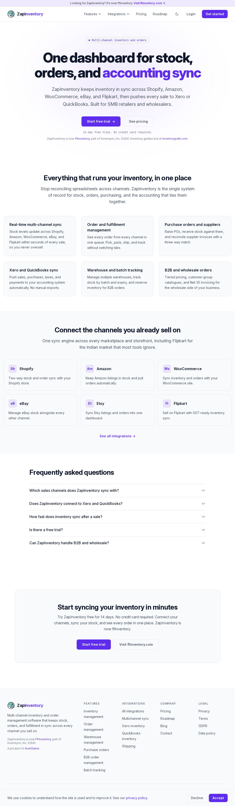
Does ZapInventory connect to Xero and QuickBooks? (76, 503)
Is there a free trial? (46, 529)
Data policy (207, 733)
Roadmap (160, 14)
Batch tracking (94, 770)
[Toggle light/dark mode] (177, 14)
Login (191, 14)
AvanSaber (32, 748)
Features (90, 14)
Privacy (204, 711)
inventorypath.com (174, 138)
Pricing (141, 14)
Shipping (128, 746)
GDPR (203, 726)
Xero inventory (133, 726)
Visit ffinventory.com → (149, 3)
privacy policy (136, 798)
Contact (166, 733)
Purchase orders (96, 750)
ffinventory (82, 138)
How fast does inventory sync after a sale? (65, 516)
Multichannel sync (135, 718)
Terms (203, 718)
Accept (218, 798)
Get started (215, 14)
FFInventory (43, 739)
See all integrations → (117, 436)
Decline (197, 798)
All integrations (133, 711)
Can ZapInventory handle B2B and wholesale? (69, 543)
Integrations (117, 14)
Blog (163, 726)
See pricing (138, 121)
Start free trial (101, 121)
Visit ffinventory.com (136, 644)
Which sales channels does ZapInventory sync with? (74, 490)
